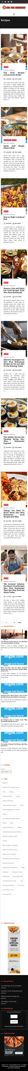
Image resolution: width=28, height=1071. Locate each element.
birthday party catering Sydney (10, 787)
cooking (11, 792)
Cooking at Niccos (7, 796)
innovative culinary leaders (9, 836)
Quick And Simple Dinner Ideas (14, 147)
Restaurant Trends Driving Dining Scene (11, 991)
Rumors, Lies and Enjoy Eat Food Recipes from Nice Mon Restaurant (14, 290)
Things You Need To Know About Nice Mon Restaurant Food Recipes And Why (14, 513)
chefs (4, 792)
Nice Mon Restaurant (17, 1026)
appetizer (5, 783)
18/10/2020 (5, 717)
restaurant (5, 872)
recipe (23, 867)
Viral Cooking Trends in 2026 (8, 1001)
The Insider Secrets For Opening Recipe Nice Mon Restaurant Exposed (14, 440)
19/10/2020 (5, 693)
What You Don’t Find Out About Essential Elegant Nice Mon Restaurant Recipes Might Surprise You (14, 669)
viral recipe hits (6, 894)
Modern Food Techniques (9, 854)
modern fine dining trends (9, 849)
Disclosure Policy (15, 1064)
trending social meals (8, 885)
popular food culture (8, 863)
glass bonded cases (8, 827)
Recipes (6, 67)
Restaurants (7, 140)
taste (21, 881)
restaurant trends (17, 872)
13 (14, 622)
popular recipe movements (9, 867)
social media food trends (9, 881)
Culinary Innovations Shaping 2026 (10, 996)
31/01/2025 (5, 639)
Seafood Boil (5, 876)
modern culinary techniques (10, 845)
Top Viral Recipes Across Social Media (14, 74)
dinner (22, 805)
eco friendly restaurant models (11, 818)
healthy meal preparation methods (11, 832)
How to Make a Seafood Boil (14, 218)
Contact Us (4, 1064)
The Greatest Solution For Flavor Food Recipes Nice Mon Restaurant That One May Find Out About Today (14, 588)
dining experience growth (9, 805)
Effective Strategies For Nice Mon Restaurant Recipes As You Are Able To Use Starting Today (14, 363)
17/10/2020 (5, 665)
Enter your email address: (14, 1012)
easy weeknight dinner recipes (11, 809)
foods (11, 823)
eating (4, 814)
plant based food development (11, 858)
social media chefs (18, 876)
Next (19, 622)
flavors (4, 823)
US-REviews (21, 885)
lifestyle (4, 841)
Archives (3, 769)
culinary (18, 796)
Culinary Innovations (7, 800)
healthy (19, 827)
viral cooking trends (8, 890)
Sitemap (24, 1064)
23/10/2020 (5, 742)
